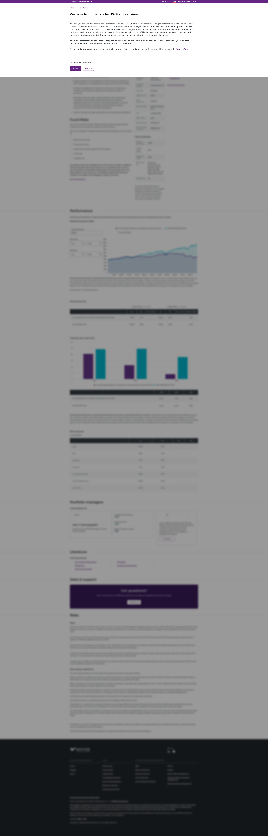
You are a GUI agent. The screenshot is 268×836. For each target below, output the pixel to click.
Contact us (164, 1)
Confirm (75, 68)
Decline (88, 68)
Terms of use (182, 49)
